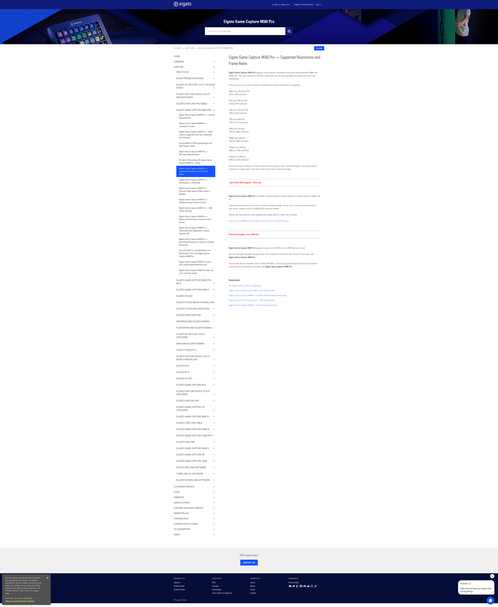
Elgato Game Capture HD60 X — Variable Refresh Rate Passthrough (258, 295)
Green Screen (179, 589)
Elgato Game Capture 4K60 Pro (215, 48)
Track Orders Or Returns (222, 593)
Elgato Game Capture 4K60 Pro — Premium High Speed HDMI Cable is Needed (194, 191)
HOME (177, 56)
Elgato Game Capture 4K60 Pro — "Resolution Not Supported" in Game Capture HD (194, 230)
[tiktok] (315, 587)
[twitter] (293, 587)
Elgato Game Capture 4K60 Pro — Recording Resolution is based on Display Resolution (196, 242)
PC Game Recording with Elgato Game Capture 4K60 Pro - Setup (195, 161)
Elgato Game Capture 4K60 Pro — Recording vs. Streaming (193, 181)
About (252, 582)
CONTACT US (249, 562)
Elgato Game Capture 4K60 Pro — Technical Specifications (193, 153)
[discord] (304, 587)
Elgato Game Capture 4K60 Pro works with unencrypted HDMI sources (195, 263)
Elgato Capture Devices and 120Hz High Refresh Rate (252, 290)
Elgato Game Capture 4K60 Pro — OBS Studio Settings (195, 209)
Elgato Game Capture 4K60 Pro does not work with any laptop (196, 271)
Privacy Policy (180, 600)
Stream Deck (179, 586)
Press (252, 589)
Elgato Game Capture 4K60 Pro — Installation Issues (193, 124)
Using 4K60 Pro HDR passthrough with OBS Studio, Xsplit (195, 144)
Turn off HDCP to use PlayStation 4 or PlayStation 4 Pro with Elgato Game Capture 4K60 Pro (195, 253)
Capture (190, 48)
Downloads (216, 589)
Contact (215, 586)
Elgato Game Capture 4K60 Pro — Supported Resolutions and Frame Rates (193, 171)
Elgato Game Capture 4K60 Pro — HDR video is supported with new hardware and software (196, 134)
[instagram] (311, 587)
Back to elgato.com (282, 4)
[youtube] (290, 587)
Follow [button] (319, 48)
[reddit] (308, 587)
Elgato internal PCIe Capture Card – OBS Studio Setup (252, 300)
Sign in (319, 4)
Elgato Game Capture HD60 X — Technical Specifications (253, 305)
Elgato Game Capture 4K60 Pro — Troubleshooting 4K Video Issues (193, 201)
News (252, 586)
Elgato (178, 48)
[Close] (47, 578)
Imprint (253, 593)
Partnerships (294, 582)
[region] (26, 589)
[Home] (182, 6)
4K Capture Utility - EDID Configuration (245, 285)
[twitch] (297, 587)
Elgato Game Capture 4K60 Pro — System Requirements (197, 116)
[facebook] (301, 587)
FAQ (213, 582)
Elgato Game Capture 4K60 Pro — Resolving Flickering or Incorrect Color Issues (195, 219)
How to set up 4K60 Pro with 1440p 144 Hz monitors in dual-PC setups (259, 221)
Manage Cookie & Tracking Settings (20, 601)
